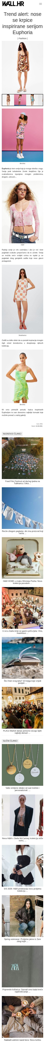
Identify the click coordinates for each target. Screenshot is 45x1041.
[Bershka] (8, 100)
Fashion (22, 38)
